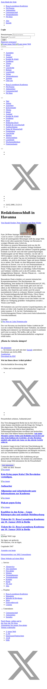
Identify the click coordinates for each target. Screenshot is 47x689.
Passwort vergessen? (9, 42)
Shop (8, 600)
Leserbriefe (10, 72)
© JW (8, 634)
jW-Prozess (10, 8)
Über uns (9, 81)
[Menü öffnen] (2, 49)
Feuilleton (9, 61)
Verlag (8, 74)
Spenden (9, 617)
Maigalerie (10, 596)
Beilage (9, 70)
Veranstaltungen (12, 15)
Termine (9, 78)
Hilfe (8, 640)
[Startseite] (16, 44)
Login (4, 40)
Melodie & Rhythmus (14, 598)
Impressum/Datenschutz (15, 636)
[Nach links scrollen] (2, 97)
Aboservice (10, 567)
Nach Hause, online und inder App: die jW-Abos (11, 622)
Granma (9, 605)
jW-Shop (9, 17)
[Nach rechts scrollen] (2, 148)
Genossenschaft (12, 12)
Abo (7, 21)
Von (21, 223)
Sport (8, 66)
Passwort (4, 37)
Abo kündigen (11, 569)
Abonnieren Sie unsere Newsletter (14, 625)
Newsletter (10, 571)
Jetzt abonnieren (7, 465)
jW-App (9, 584)
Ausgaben (9, 53)
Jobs (7, 586)
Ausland (9, 57)
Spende (8, 23)
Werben (9, 573)
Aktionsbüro (10, 10)
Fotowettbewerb (12, 602)
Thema (8, 63)
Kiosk (8, 582)
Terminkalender (12, 577)
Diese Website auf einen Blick (12, 559)
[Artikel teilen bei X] (26, 196)
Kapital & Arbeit (12, 59)
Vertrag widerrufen (8, 627)
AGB (8, 638)
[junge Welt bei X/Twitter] (23, 687)
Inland (8, 55)
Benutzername (6, 35)
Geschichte (10, 68)
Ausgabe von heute (8, 550)
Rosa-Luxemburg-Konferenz (17, 6)
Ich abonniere (6, 348)
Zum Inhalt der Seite (9, 2)
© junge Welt (11, 632)
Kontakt (9, 579)
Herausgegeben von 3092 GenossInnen (16, 554)
